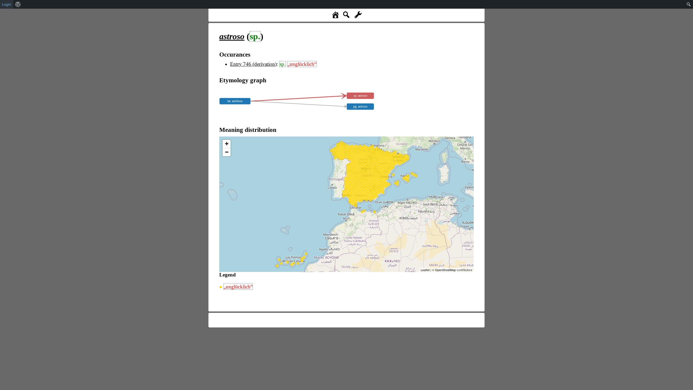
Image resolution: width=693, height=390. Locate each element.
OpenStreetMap (445, 270)
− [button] (226, 152)
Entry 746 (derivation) (253, 64)
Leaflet (425, 270)
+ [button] (226, 143)
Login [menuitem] (6, 4)
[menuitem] (18, 4)
